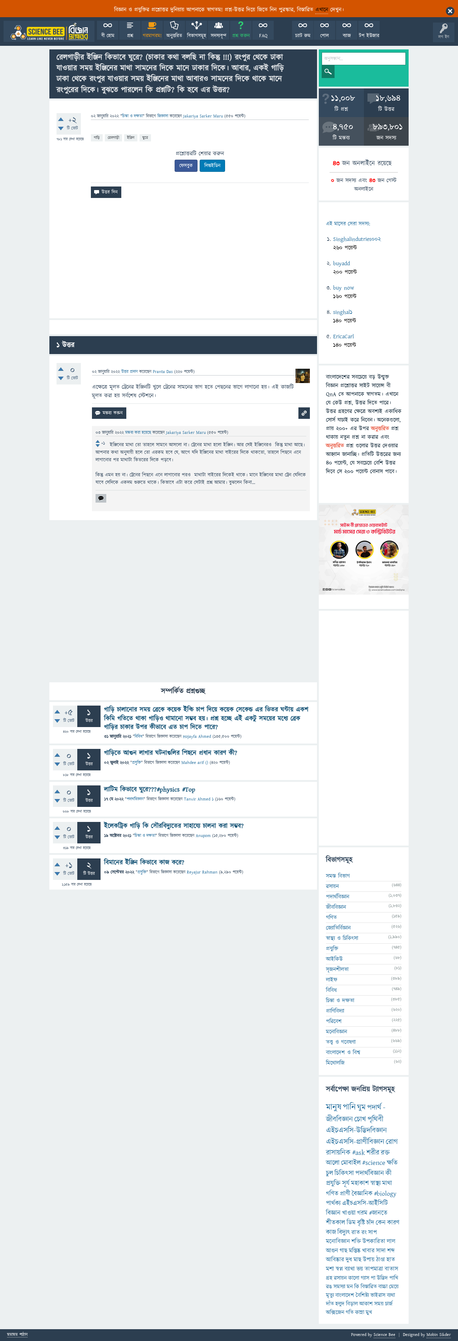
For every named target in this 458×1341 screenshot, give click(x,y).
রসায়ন (340, 1278)
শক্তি (356, 1241)
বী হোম (107, 35)
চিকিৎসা (344, 1173)
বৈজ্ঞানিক (362, 1193)
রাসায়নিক (338, 1153)
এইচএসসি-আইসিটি (365, 1203)
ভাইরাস (377, 1295)
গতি (350, 1312)
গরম (362, 1213)
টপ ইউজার (369, 35)
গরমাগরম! (152, 35)
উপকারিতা (373, 1241)
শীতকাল (335, 1222)
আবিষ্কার (335, 1259)
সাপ (372, 1232)
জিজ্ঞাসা (163, 116)
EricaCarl (343, 336)
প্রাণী (345, 1193)
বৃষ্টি (361, 1222)
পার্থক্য (333, 1203)
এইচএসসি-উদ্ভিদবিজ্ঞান (356, 1130)
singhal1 (342, 312)
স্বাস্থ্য (375, 1183)
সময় (379, 1304)
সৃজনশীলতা (337, 969)
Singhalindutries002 (357, 239)
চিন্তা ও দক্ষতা (132, 116)
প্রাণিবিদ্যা (335, 1011)
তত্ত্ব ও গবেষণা (341, 1042)
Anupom (203, 836)
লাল (391, 1241)
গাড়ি (97, 137)
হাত (390, 1259)
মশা (330, 1269)
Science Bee (384, 1335)
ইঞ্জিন (131, 137)
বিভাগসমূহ (196, 35)
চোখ (360, 1119)
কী (388, 1173)
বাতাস (391, 1269)
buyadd (341, 263)
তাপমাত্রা (374, 1269)
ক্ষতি (392, 1163)
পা (373, 1278)
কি (356, 1287)
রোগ (392, 1142)
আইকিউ (334, 959)
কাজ (331, 1232)
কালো (353, 1278)
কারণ (393, 1222)
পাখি (393, 1278)
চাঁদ (370, 1222)
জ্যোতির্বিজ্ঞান (338, 928)
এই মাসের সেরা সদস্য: (348, 224)
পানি (349, 1107)
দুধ (349, 1259)
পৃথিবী (375, 1119)
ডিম (351, 1222)
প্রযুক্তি (136, 763)
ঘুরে (145, 137)
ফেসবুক (186, 165)
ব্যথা (391, 1295)
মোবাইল (351, 1163)
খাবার (368, 1250)
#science (373, 1163)
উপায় (369, 1259)
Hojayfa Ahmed (197, 737)
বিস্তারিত (369, 1287)
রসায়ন (332, 886)
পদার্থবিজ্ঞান (135, 799)
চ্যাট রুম (303, 35)
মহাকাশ (360, 1183)
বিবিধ (138, 737)
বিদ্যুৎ (343, 1232)
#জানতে (378, 1213)
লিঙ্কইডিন (212, 165)
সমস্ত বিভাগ (338, 876)
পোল (324, 35)
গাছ (343, 1250)
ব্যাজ (347, 35)
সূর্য (346, 1183)
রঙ (329, 1287)
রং (364, 1232)
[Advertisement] (183, 261)
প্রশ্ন (130, 35)
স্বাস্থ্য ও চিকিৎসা (342, 938)
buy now (343, 288)
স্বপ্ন (339, 1269)
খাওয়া (349, 1213)
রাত (355, 1232)
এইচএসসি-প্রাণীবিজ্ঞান (355, 1142)
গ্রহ (329, 1278)
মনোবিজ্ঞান (336, 1032)
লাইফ (331, 980)
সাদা (381, 1250)
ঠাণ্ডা (380, 1259)
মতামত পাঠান (17, 1335)
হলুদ (340, 1304)
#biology (385, 1193)
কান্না (359, 1312)
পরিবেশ (334, 1021)
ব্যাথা (350, 1269)
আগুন (332, 1250)
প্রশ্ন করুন (241, 35)
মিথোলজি (335, 1063)
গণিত (331, 917)
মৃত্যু (330, 1295)
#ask (358, 1153)
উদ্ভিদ (382, 1278)
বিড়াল (352, 1304)
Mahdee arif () (194, 763)
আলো (333, 1163)
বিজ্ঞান (333, 1213)
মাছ (357, 1259)
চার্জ (389, 1304)
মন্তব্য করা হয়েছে (138, 433)
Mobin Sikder (439, 1335)
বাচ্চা (383, 1287)
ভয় (359, 1269)
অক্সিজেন (335, 1312)
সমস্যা (339, 1287)
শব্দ (391, 1250)
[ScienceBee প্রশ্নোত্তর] (49, 31)
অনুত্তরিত (174, 35)
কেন (381, 1222)
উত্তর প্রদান (129, 372)
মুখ (369, 1312)
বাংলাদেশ (344, 1295)
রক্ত (385, 1153)
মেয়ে (394, 1287)
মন (350, 1287)
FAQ (263, 35)
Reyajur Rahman (202, 872)
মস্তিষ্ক (355, 1250)
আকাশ (366, 1304)
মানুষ (333, 1107)
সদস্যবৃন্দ (218, 35)
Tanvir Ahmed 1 (199, 799)
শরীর (372, 1153)
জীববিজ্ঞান (336, 907)
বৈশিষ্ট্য (362, 1295)
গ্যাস (365, 1278)
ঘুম (361, 1107)
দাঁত (330, 1304)
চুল (329, 1173)
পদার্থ (374, 1107)
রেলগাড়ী (113, 137)
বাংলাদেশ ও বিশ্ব (343, 1052)
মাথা (387, 1183)
